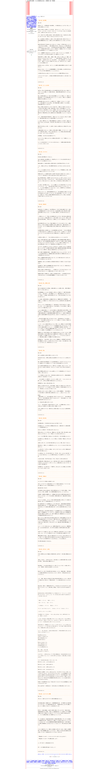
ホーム (39, 16)
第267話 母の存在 (42, 418)
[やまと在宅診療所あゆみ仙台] (49, 8)
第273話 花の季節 (42, 20)
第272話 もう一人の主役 (44, 85)
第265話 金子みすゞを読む (44, 549)
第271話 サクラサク (43, 151)
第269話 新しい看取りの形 (44, 283)
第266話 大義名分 (42, 476)
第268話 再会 (42, 350)
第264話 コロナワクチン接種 (45, 693)
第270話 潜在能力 (42, 204)
